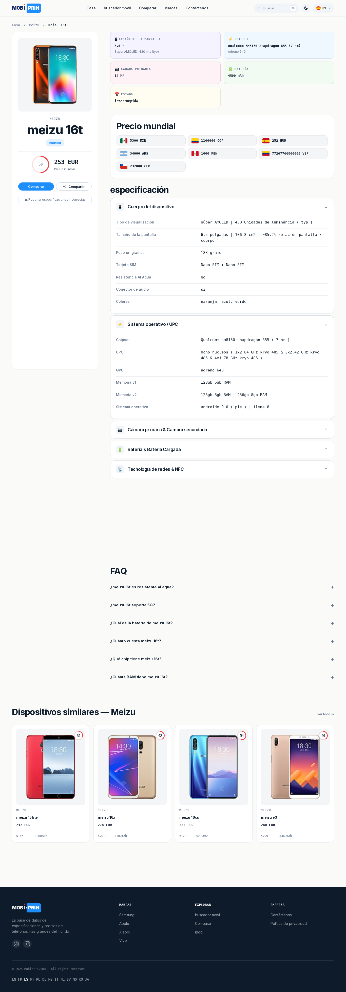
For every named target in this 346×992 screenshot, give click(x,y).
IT (56, 979)
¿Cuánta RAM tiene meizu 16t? (139, 677)
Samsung (126, 915)
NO (75, 979)
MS (50, 979)
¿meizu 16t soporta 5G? (132, 605)
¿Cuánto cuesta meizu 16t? (135, 641)
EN (14, 979)
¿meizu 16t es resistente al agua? (142, 587)
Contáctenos (197, 8)
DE (44, 979)
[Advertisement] (55, 287)
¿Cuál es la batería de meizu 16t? (141, 623)
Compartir (76, 186)
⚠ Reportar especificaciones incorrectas (55, 199)
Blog (199, 932)
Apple (124, 923)
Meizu (34, 25)
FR (20, 979)
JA (87, 979)
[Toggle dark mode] (306, 8)
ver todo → (325, 714)
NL (63, 979)
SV (69, 979)
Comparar (147, 8)
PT (32, 979)
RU (38, 979)
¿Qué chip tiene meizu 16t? (135, 659)
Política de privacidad (289, 923)
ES (26, 979)
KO (81, 979)
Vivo (123, 940)
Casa (91, 8)
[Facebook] (16, 944)
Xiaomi (124, 932)
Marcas (171, 8)
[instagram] (27, 944)
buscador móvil (117, 8)
